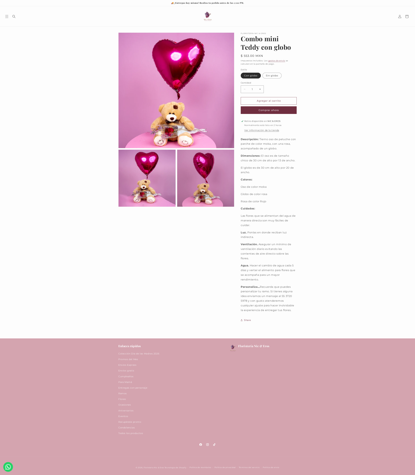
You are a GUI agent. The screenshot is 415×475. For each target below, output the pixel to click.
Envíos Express (127, 364)
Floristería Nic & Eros (154, 467)
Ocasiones (124, 404)
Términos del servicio (249, 467)
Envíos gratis (126, 370)
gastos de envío (276, 60)
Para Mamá (125, 382)
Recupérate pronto (129, 421)
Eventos (123, 416)
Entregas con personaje (132, 387)
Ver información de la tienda (261, 130)
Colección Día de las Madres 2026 (138, 353)
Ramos (122, 393)
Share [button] (247, 320)
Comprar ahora (269, 110)
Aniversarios (125, 410)
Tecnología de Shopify (175, 467)
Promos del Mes (128, 359)
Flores (122, 399)
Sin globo (272, 75)
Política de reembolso (200, 467)
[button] (6, 16)
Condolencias (126, 427)
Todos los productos (130, 433)
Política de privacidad (225, 467)
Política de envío (271, 467)
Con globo (250, 75)
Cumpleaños (126, 376)
